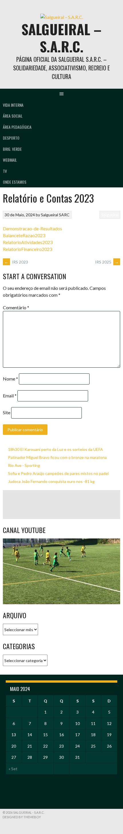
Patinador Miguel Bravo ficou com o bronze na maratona (57, 457)
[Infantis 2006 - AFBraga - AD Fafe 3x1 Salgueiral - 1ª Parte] (61, 571)
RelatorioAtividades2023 (28, 242)
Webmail (10, 160)
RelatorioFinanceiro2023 (27, 249)
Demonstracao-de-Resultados (32, 228)
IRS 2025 (107, 261)
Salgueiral (109, 214)
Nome (10, 378)
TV (5, 171)
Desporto (11, 138)
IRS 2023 (16, 261)
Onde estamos (14, 182)
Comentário (16, 307)
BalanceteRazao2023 (24, 235)
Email (10, 395)
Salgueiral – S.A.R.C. (61, 37)
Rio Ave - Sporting (24, 465)
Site (6, 412)
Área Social (13, 116)
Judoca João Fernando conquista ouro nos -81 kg (51, 481)
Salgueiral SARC (55, 214)
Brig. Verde (12, 149)
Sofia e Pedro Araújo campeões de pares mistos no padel (58, 473)
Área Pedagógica (17, 127)
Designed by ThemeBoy (22, 817)
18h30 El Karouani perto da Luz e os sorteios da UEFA (55, 449)
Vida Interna (13, 105)
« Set (13, 768)
